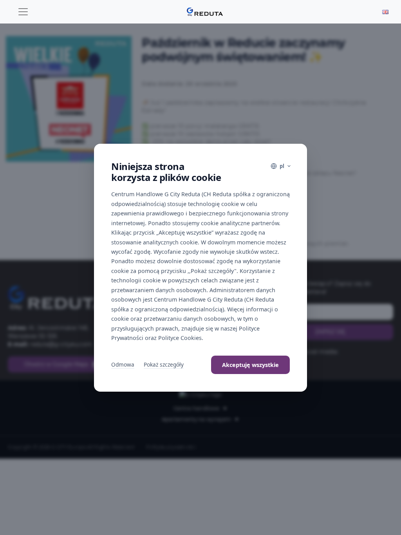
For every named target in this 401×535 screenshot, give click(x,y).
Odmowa (122, 364)
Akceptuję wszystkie (250, 365)
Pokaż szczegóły (164, 364)
